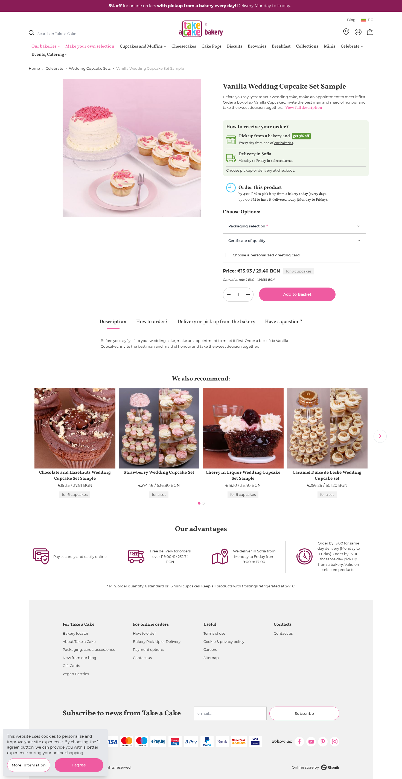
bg (370, 19)
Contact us (142, 657)
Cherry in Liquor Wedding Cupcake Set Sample (243, 476)
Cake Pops (212, 46)
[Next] (380, 436)
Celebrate (350, 46)
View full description (303, 108)
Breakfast (281, 46)
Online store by (305, 767)
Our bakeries (44, 46)
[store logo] (201, 28)
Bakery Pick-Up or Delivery (156, 641)
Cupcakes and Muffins (141, 46)
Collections (307, 46)
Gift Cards (71, 665)
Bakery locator (75, 633)
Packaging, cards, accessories (89, 649)
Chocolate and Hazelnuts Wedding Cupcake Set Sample (75, 476)
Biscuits (234, 46)
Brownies (257, 46)
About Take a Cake (79, 641)
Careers (210, 649)
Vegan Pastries (76, 674)
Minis (329, 46)
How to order (144, 633)
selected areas (281, 161)
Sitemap (211, 657)
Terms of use (214, 633)
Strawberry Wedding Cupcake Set (159, 473)
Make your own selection (89, 46)
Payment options (148, 649)
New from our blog (79, 657)
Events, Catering (47, 55)
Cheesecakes (183, 46)
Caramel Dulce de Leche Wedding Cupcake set (327, 476)
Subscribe (304, 713)
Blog (351, 19)
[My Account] (358, 32)
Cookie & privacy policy (223, 641)
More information (29, 765)
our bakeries (283, 143)
